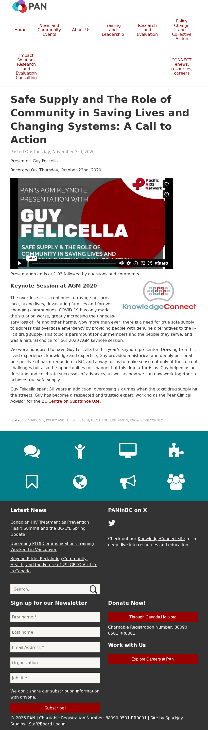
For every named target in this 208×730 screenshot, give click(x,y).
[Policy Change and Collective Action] (128, 481)
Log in (59, 723)
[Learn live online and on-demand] (128, 450)
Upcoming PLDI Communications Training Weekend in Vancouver (52, 546)
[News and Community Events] (32, 450)
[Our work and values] (79, 481)
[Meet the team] (176, 481)
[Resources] (32, 481)
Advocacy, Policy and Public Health (58, 420)
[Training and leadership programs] (79, 450)
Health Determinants (109, 420)
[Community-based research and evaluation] (176, 450)
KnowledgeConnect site (161, 538)
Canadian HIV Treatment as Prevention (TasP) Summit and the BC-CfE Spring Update (49, 528)
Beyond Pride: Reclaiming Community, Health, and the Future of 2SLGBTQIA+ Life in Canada (53, 564)
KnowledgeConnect (147, 420)
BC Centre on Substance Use (71, 401)
